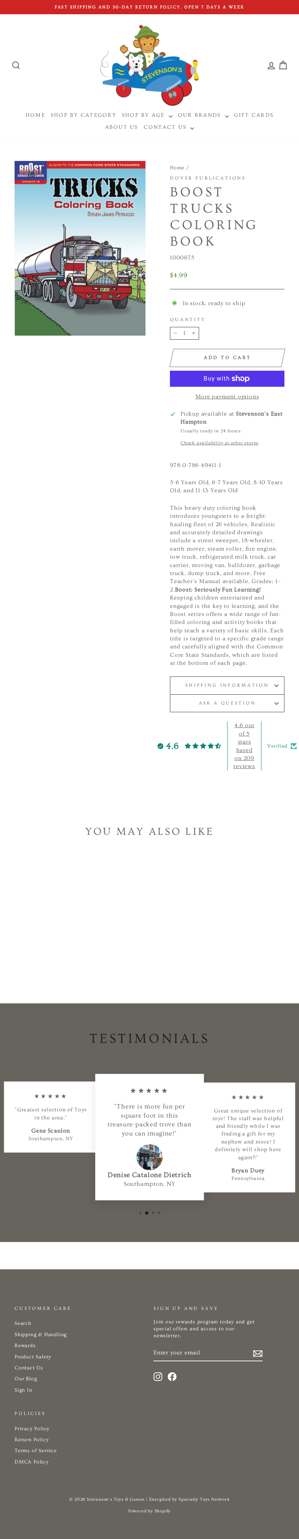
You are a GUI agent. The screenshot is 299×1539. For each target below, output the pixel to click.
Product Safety (33, 1357)
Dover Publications (208, 178)
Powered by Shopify (149, 1511)
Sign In (23, 1390)
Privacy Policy (32, 1429)
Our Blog (26, 1379)
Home (177, 168)
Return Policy (31, 1440)
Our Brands (200, 115)
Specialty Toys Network (204, 1499)
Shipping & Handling (41, 1335)
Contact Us (166, 127)
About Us (121, 127)
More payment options (227, 396)
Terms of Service (36, 1451)
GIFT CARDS (254, 115)
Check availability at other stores (219, 443)
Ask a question (227, 703)
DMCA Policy (32, 1462)
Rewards (25, 1346)
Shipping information (227, 685)
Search (23, 1323)
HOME (35, 115)
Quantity (188, 319)
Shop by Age (144, 115)
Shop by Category (83, 115)
